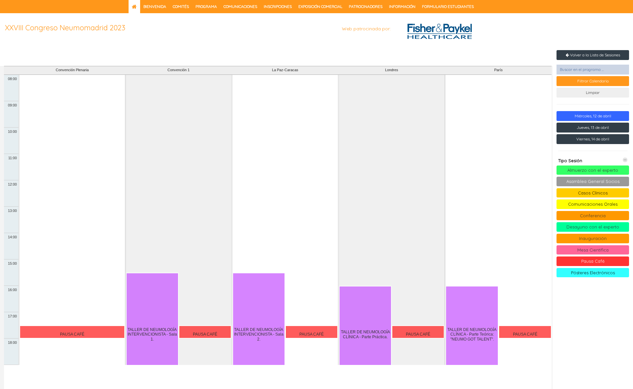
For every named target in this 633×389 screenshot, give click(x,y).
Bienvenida (154, 6)
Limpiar (593, 92)
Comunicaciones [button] (240, 6)
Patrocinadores (365, 6)
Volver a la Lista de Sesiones (594, 54)
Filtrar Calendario (593, 80)
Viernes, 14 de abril (592, 138)
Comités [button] (181, 6)
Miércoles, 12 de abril (593, 115)
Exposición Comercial (320, 6)
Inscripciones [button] (278, 6)
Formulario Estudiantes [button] (448, 6)
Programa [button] (206, 6)
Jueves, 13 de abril (593, 127)
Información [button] (402, 6)
